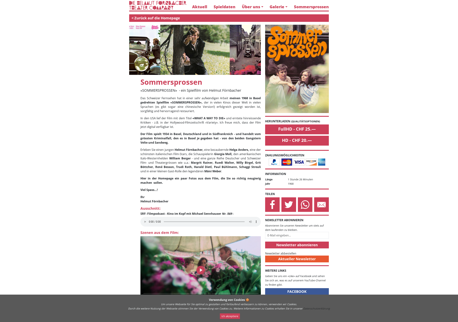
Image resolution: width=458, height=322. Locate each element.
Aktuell (199, 6)
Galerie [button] (277, 6)
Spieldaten (224, 6)
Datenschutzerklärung (316, 308)
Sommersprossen (311, 6)
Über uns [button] (251, 6)
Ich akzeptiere (229, 316)
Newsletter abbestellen (280, 253)
